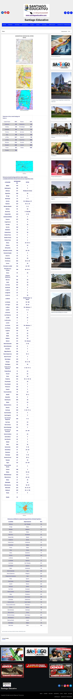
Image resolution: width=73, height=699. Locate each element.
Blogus (15, 695)
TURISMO (10, 24)
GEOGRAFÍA (25, 24)
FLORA (32, 24)
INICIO (4, 24)
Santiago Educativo (36, 19)
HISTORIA (17, 24)
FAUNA (38, 24)
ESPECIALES (52, 24)
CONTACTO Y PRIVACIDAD (63, 24)
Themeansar (21, 695)
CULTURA (44, 24)
